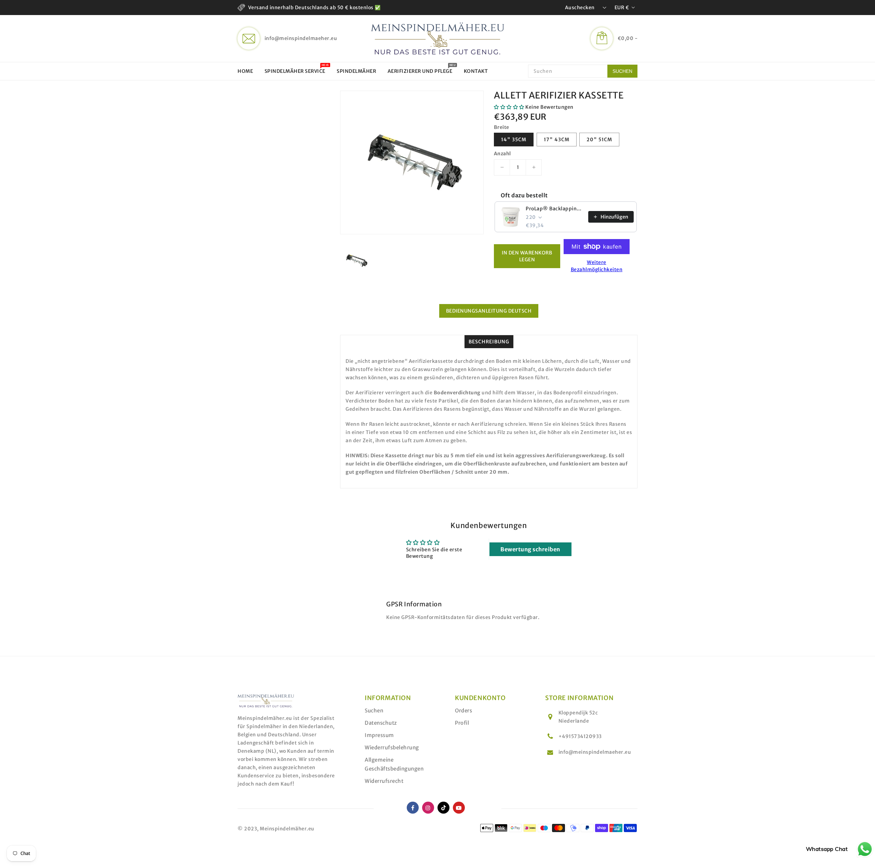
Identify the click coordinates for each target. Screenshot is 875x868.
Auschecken (580, 7)
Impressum (379, 735)
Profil (462, 723)
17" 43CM (556, 139)
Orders (463, 710)
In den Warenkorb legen (527, 256)
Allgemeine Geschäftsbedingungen (394, 764)
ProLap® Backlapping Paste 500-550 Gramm (555, 209)
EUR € (622, 7)
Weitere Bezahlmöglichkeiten (597, 266)
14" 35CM (513, 139)
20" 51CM (599, 139)
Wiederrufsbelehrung (392, 747)
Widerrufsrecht (384, 781)
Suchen (374, 710)
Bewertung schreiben (530, 549)
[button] (509, 107)
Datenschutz (381, 723)
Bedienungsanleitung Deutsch (489, 311)
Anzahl (502, 153)
